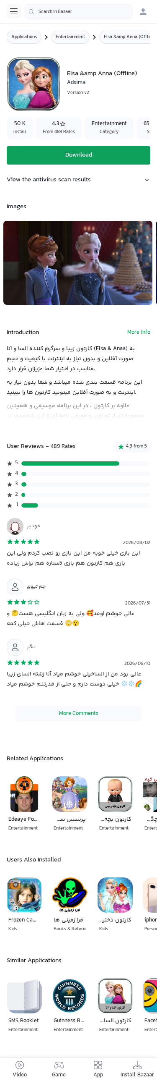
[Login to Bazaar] (143, 11)
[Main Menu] (13, 11)
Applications (24, 37)
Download (78, 155)
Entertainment (70, 37)
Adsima (76, 82)
